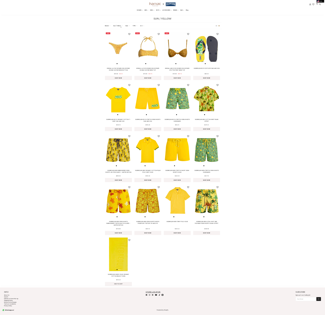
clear (121, 27)
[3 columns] (216, 26)
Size (126, 26)
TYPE (134, 26)
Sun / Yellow (117, 26)
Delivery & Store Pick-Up (11, 298)
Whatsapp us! (9, 310)
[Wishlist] (313, 4)
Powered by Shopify (162, 310)
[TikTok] (159, 294)
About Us (6, 295)
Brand (107, 26)
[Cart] (317, 4)
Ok (319, 299)
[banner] (162, 4)
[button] (107, 47)
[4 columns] (219, 26)
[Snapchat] (162, 294)
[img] (320, 4)
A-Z (141, 26)
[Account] (310, 4)
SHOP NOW (118, 78)
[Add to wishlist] (217, 34)
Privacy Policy (8, 306)
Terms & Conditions (10, 304)
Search (6, 297)
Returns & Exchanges (10, 302)
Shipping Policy (8, 300)
